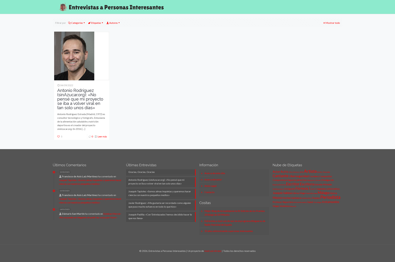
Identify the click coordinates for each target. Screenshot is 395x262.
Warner (293, 206)
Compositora (280, 179)
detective (302, 179)
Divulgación (327, 179)
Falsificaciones (278, 189)
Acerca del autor (213, 179)
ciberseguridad (299, 176)
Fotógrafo (289, 188)
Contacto (209, 192)
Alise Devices (294, 172)
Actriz (284, 171)
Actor (276, 171)
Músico (277, 197)
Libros (295, 193)
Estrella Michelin (323, 184)
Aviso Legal (210, 185)
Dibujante (311, 180)
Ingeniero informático (328, 188)
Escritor (292, 184)
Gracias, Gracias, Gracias (141, 171)
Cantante (281, 175)
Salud (310, 201)
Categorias (77, 22)
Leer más (102, 136)
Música (333, 193)
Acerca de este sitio (214, 173)
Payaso (316, 197)
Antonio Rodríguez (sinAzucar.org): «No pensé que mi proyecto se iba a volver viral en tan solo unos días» (80, 99)
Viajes (276, 205)
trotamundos (330, 202)
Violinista (285, 205)
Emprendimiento (279, 185)
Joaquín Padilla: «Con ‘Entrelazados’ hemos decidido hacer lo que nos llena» (160, 216)
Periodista (330, 197)
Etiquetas (96, 22)
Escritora (307, 184)
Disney (318, 180)
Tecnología (318, 202)
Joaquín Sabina (282, 193)
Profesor (277, 201)
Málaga (323, 193)
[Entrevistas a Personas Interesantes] (111, 7)
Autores (113, 22)
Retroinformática (300, 202)
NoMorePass (307, 198)
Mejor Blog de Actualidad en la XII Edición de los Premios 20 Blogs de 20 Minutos (234, 212)
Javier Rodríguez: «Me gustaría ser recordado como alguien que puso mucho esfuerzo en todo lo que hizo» (159, 204)
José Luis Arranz (212, 250)
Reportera (288, 201)
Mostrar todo (332, 22)
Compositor (325, 176)
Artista (310, 171)
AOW (302, 172)
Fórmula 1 (303, 188)
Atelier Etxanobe (323, 172)
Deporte (291, 179)
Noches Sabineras (292, 197)
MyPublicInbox (311, 193)
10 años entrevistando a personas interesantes (228, 230)
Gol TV (313, 189)
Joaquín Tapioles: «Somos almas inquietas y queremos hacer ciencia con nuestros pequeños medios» (159, 193)
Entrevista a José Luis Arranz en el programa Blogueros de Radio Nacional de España (234, 222)
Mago (302, 193)
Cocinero (314, 176)
